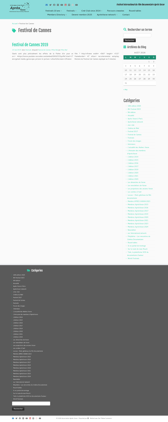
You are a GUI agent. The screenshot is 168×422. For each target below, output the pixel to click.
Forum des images (134, 141)
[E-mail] (47, 4)
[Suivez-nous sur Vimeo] (70, 4)
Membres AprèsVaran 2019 (138, 214)
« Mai (125, 89)
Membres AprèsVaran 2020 (138, 217)
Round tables (135, 10)
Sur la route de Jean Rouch (137, 249)
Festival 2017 (133, 131)
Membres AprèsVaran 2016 (138, 208)
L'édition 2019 (133, 169)
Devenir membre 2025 (82, 14)
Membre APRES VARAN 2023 (139, 201)
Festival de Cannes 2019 (30, 44)
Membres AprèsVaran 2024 (138, 227)
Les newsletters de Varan (137, 185)
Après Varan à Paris (135, 119)
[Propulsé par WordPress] (88, 418)
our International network (137, 233)
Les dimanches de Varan (136, 182)
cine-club (131, 125)
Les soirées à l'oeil (134, 192)
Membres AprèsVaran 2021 (138, 220)
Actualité (131, 115)
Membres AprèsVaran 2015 (138, 204)
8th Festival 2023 (134, 109)
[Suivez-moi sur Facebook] (55, 4)
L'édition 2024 (133, 179)
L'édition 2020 (133, 173)
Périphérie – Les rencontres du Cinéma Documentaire (30, 385)
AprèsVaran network (106, 14)
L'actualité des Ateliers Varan (138, 147)
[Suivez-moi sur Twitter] (51, 4)
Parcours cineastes (115, 10)
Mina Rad (55, 50)
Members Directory (56, 14)
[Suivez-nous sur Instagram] (73, 4)
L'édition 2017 (133, 166)
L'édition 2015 (133, 160)
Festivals (71, 10)
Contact (126, 14)
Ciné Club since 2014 (91, 10)
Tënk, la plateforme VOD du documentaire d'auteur (29, 396)
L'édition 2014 (133, 157)
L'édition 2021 (133, 176)
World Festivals (133, 258)
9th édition (132, 112)
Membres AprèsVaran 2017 (138, 211)
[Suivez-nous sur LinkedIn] (66, 4)
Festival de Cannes (44, 50)
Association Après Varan (70, 418)
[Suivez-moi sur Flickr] (59, 4)
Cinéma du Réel (133, 128)
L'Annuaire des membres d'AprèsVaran (25, 314)
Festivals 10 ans (53, 10)
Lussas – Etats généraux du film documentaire (28, 351)
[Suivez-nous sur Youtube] (77, 4)
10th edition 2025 (134, 106)
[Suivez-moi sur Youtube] (63, 4)
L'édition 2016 (133, 163)
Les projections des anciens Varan (140, 189)
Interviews (131, 144)
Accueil (15, 23)
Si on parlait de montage (137, 246)
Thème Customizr (106, 418)
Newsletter (132, 230)
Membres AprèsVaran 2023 (138, 223)
